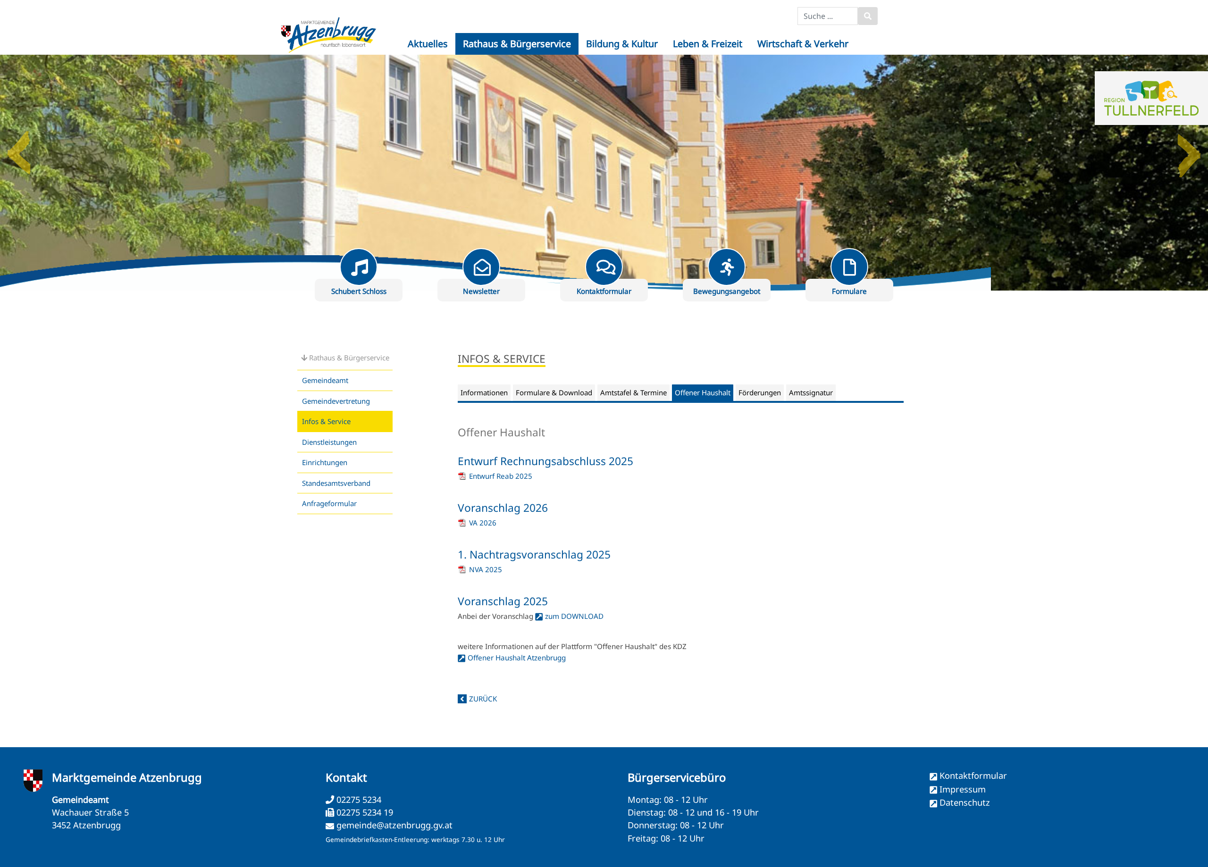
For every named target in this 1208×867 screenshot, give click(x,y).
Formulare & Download (554, 392)
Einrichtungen (324, 462)
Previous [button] (19, 149)
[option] (604, 173)
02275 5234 (357, 799)
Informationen (484, 392)
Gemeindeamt (325, 380)
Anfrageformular (329, 503)
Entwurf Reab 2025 (500, 476)
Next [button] (1189, 149)
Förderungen (759, 392)
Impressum (963, 789)
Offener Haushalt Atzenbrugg (517, 657)
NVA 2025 (485, 569)
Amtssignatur (811, 392)
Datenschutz (965, 802)
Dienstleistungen (329, 442)
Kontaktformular (973, 775)
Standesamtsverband (336, 483)
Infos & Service (326, 421)
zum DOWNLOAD (574, 616)
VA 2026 (482, 522)
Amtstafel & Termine (633, 392)
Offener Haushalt (702, 392)
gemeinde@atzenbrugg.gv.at (394, 825)
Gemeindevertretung (336, 401)
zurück (483, 698)
